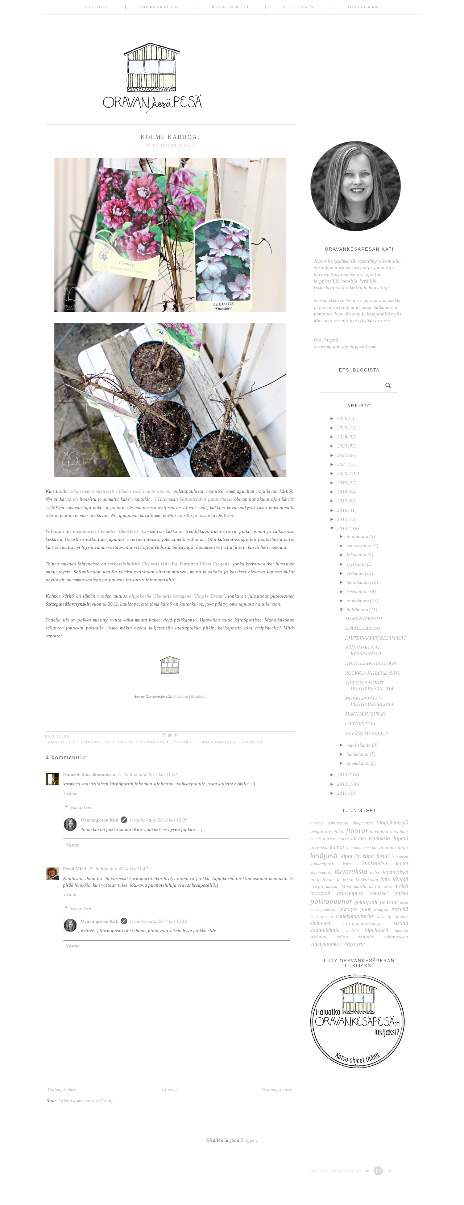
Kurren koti (230, 7)
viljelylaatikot (325, 944)
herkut (329, 838)
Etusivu (96, 7)
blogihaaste (363, 823)
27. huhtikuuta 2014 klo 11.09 (147, 774)
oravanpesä (350, 893)
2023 (342, 446)
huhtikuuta (358, 609)
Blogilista (180, 697)
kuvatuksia (351, 871)
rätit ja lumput (392, 916)
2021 (342, 464)
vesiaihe (366, 936)
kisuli (383, 856)
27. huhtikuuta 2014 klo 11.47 (118, 868)
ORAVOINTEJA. (360, 723)
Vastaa (69, 793)
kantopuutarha (358, 847)
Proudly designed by (337, 1171)
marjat (316, 886)
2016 (342, 510)
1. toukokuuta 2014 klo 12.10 (158, 921)
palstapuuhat (220, 742)
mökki (401, 886)
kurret (348, 864)
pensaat (389, 902)
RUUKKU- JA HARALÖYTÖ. (372, 673)
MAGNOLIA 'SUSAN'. (366, 714)
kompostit (400, 856)
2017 (342, 501)
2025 (342, 427)
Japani (400, 838)
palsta (401, 893)
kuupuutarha (321, 872)
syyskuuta (357, 564)
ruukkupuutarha (354, 916)
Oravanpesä (160, 7)
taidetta (352, 930)
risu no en (321, 916)
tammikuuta (359, 763)
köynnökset (152, 742)
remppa (381, 909)
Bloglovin (298, 7)
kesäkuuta (357, 591)
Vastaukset (80, 807)
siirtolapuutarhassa (362, 923)
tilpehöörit (376, 930)
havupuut (379, 831)
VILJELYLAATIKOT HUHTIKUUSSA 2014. (369, 685)
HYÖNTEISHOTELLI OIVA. (371, 663)
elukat (338, 831)
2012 (342, 784)
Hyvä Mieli (74, 868)
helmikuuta (358, 754)
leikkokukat (367, 879)
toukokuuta (358, 600)
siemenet (320, 923)
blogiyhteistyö (392, 822)
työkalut (318, 936)
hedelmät (399, 831)
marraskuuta (360, 545)
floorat (89, 742)
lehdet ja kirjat (338, 879)
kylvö (375, 872)
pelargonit (365, 902)
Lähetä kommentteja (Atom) (85, 1100)
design (316, 831)
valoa (342, 936)
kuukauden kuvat (385, 863)
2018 (342, 492)
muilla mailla (368, 886)
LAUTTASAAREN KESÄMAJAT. (376, 638)
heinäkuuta (358, 582)
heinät (315, 839)
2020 (342, 473)
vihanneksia (396, 936)
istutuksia (118, 742)
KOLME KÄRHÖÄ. (363, 628)
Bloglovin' (198, 697)
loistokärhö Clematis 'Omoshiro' (106, 531)
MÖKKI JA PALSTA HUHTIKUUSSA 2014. (369, 701)
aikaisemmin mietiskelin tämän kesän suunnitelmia (121, 491)
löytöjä (400, 879)
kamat (337, 847)
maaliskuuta (359, 745)
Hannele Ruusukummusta (89, 774)
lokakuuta (357, 554)
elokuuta (356, 573)
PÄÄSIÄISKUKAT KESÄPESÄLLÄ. (363, 650)
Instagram (363, 7)
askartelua (338, 823)
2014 (342, 528)
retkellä (400, 909)
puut (365, 909)
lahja (315, 879)
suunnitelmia (325, 930)
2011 (342, 793)
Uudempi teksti (62, 1089)
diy (328, 831)
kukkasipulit (322, 863)
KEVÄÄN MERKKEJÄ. (367, 733)
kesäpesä (324, 855)
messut (332, 886)
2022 (342, 455)
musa (388, 887)
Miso (346, 886)
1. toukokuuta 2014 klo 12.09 (158, 820)
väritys (252, 742)
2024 (342, 437)
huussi (343, 839)
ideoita (358, 838)
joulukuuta (358, 536)
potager (348, 909)
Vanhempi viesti (277, 1089)
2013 (342, 774)
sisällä (401, 923)
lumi (385, 879)
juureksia (319, 847)
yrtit (361, 944)
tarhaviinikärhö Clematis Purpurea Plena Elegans (168, 564)
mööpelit (320, 893)
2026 (342, 418)
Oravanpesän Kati (100, 820)
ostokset (185, 742)
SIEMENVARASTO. (364, 618)
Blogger (248, 1140)
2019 (342, 482)
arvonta (317, 823)
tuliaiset (401, 930)
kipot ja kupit (357, 856)
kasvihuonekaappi (390, 847)
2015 (342, 519)
